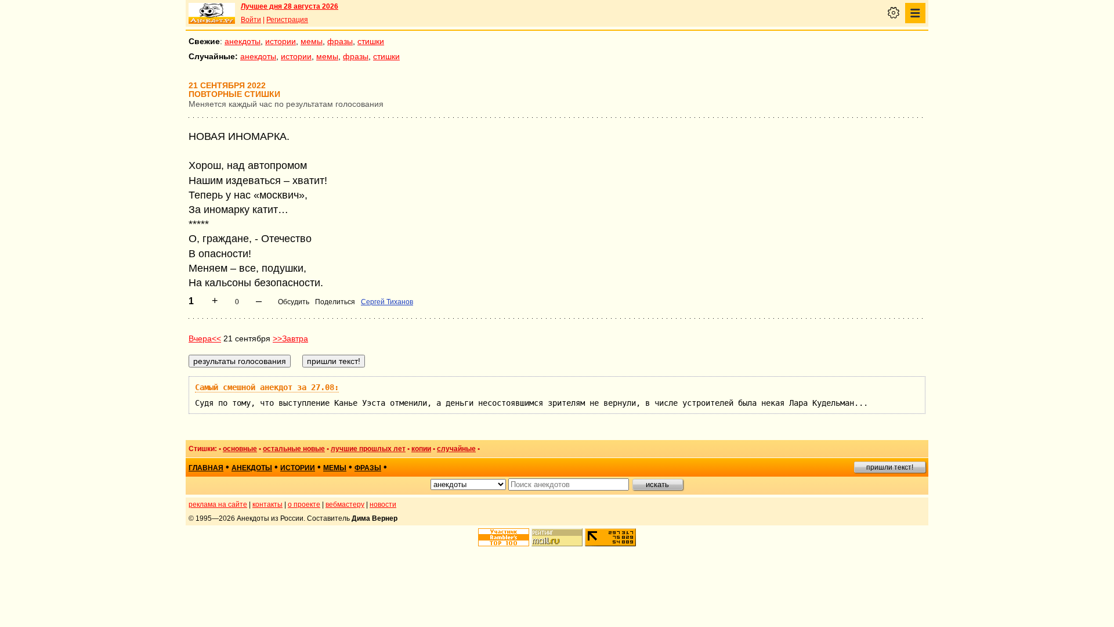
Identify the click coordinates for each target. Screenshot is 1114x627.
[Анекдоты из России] (212, 13)
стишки (370, 41)
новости (383, 504)
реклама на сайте (218, 504)
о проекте (304, 504)
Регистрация (287, 20)
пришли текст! (889, 467)
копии (421, 449)
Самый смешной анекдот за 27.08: (267, 387)
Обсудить (293, 302)
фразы (340, 41)
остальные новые (294, 449)
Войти (251, 20)
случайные (456, 449)
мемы (312, 41)
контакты (267, 504)
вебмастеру (344, 504)
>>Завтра (290, 338)
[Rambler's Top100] (503, 537)
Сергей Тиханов (387, 302)
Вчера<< (205, 338)
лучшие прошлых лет (368, 449)
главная (206, 468)
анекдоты (243, 41)
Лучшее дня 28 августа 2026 (289, 6)
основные (240, 449)
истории (280, 41)
